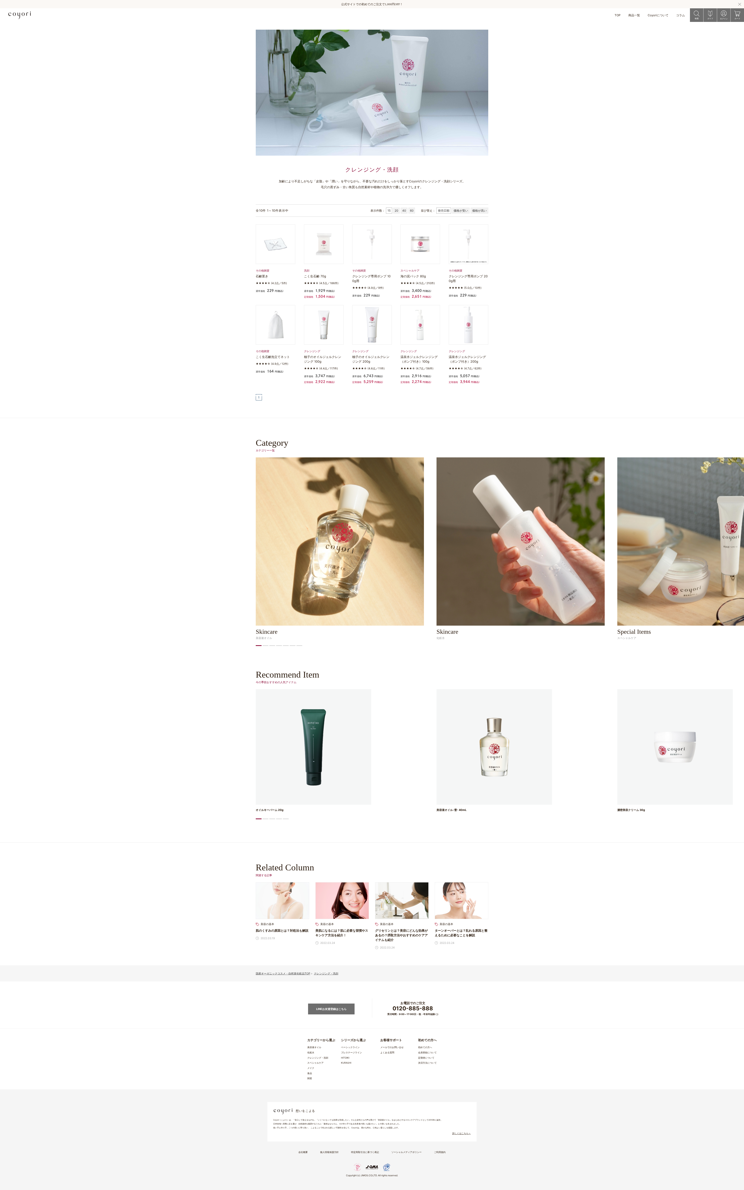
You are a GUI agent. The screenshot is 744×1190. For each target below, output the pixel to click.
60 (411, 210)
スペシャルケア (315, 1062)
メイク (310, 1068)
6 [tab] (292, 645)
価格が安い (461, 210)
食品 (309, 1073)
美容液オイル (314, 1047)
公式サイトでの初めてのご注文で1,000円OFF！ (372, 4)
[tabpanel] (340, 548)
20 (396, 210)
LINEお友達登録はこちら (331, 1009)
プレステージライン (351, 1052)
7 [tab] (299, 645)
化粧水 (310, 1052)
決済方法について (427, 1062)
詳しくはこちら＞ (461, 1133)
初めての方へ (425, 1047)
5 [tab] (286, 645)
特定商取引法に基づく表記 (365, 1152)
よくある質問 (387, 1052)
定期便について (426, 1057)
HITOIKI (345, 1057)
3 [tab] (272, 645)
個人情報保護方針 (329, 1152)
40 (404, 210)
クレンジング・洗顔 (326, 973)
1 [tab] (259, 645)
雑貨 (309, 1078)
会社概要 (303, 1152)
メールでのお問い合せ (392, 1047)
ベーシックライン (350, 1047)
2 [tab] (265, 645)
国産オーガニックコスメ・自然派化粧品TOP (283, 973)
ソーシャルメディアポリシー (406, 1152)
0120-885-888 (413, 1008)
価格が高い (479, 210)
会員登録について (427, 1052)
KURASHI (346, 1062)
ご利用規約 (440, 1152)
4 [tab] (279, 645)
